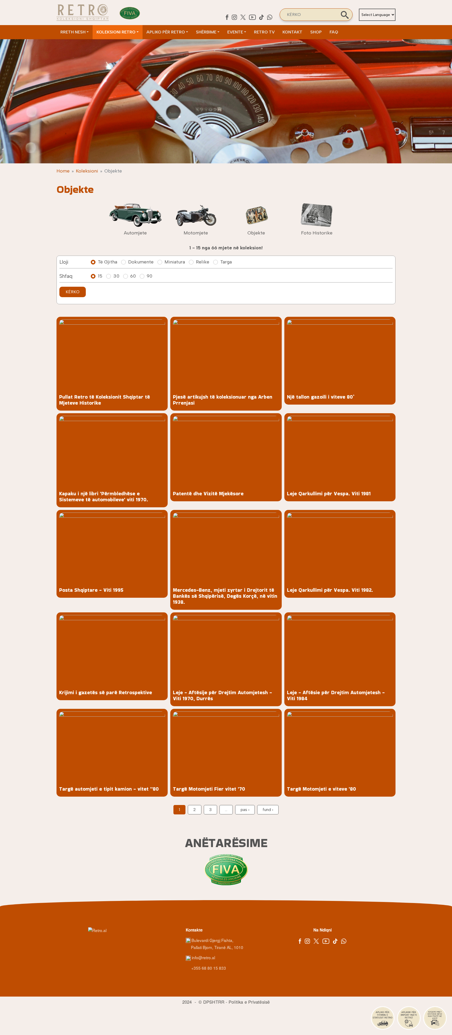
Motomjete (196, 233)
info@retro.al (203, 957)
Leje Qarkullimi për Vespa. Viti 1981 (329, 493)
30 (116, 276)
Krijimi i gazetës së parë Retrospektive (105, 692)
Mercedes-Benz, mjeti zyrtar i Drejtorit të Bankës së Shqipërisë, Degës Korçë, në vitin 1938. (225, 596)
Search (345, 15)
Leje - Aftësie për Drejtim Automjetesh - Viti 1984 (336, 695)
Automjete (135, 233)
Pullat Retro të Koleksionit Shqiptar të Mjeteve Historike (104, 399)
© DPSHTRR (211, 1002)
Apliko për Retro (165, 32)
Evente (235, 32)
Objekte (256, 233)
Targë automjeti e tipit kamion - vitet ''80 (109, 788)
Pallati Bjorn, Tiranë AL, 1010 (217, 947)
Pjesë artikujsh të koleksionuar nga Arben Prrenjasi (222, 399)
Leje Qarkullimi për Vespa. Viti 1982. (330, 590)
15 (100, 276)
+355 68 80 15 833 (208, 968)
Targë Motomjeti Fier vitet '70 (209, 788)
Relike (202, 262)
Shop (316, 32)
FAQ (334, 32)
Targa (226, 262)
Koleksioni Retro (116, 32)
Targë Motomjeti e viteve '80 (321, 788)
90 (149, 276)
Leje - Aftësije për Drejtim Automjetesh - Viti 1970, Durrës (222, 695)
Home (63, 171)
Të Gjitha (107, 262)
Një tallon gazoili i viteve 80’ (320, 396)
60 (133, 276)
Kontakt (292, 32)
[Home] (82, 12)
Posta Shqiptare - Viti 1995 (91, 590)
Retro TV (264, 32)
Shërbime (206, 32)
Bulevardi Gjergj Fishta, (212, 940)
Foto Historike (316, 233)
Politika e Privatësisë (249, 1002)
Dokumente (141, 262)
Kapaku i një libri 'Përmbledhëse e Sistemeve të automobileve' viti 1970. (103, 496)
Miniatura (175, 262)
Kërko (73, 291)
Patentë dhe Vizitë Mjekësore (208, 493)
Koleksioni (87, 171)
